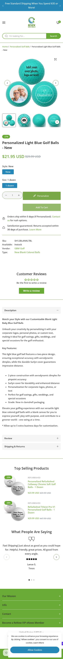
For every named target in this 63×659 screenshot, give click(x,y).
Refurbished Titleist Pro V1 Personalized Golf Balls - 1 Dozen (41, 509)
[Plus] (18, 195)
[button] (3, 5)
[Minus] (6, 195)
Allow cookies (35, 649)
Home (5, 46)
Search (53, 36)
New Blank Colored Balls (27, 252)
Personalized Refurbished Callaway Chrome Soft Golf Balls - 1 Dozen (42, 484)
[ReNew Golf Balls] (31, 22)
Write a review (31, 290)
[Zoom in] (55, 59)
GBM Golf (19, 248)
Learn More (35, 229)
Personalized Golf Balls (19, 46)
